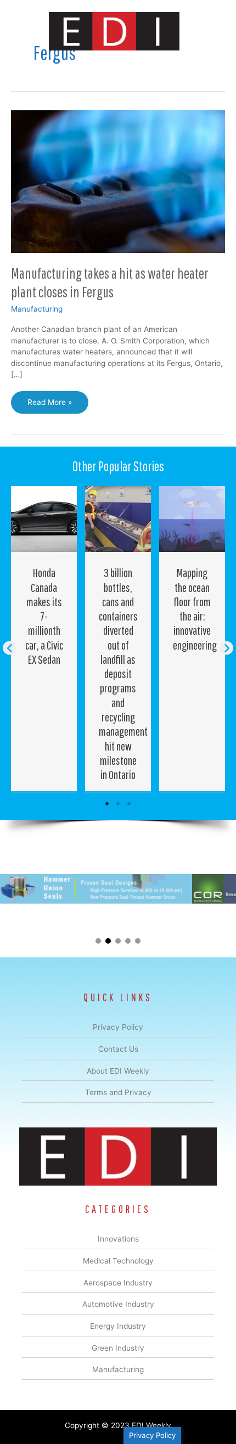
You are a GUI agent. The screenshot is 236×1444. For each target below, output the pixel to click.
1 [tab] (107, 803)
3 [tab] (128, 803)
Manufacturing (37, 308)
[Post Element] (44, 638)
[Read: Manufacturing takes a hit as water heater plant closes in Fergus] (118, 181)
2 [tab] (118, 803)
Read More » (52, 405)
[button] (9, 648)
